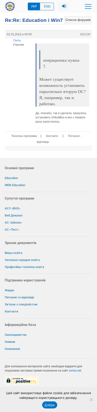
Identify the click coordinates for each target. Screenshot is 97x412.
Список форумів (77, 20)
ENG (47, 6)
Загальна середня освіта (22, 260)
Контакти (52, 136)
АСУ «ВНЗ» (12, 208)
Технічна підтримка (24, 136)
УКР (34, 6)
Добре (49, 405)
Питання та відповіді (19, 297)
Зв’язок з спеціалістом (21, 304)
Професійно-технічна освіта (24, 267)
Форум (9, 290)
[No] (91, 399)
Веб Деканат (14, 215)
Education (11, 178)
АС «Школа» (13, 222)
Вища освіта (13, 253)
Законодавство (16, 334)
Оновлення (12, 349)
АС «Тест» (12, 229)
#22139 (85, 34)
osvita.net (75, 370)
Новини (10, 342)
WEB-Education (15, 185)
